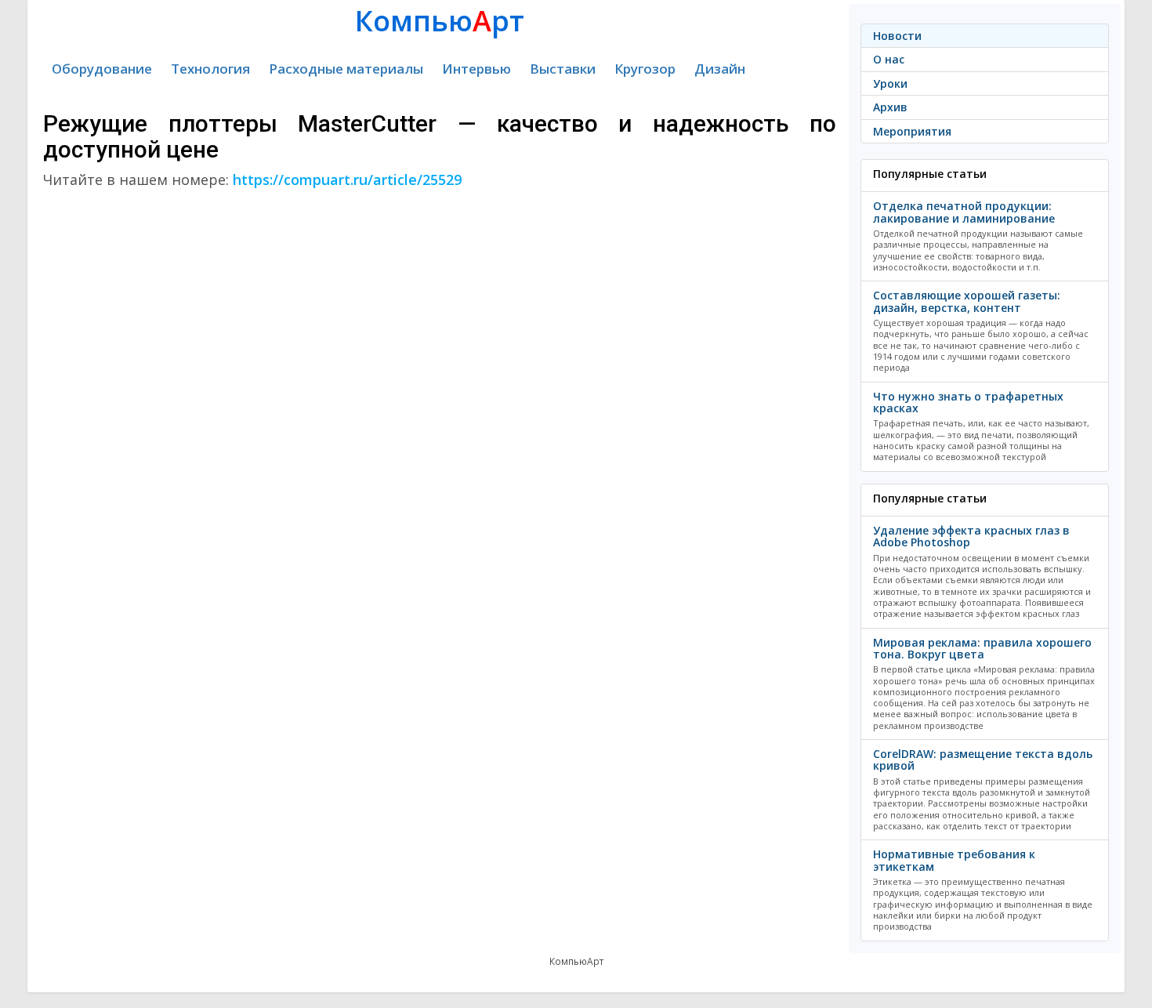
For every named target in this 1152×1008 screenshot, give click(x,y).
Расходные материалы (346, 69)
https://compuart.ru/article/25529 (347, 179)
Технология (210, 69)
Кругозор (645, 69)
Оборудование (102, 69)
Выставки (563, 69)
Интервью (476, 69)
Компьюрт (439, 21)
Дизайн (719, 69)
